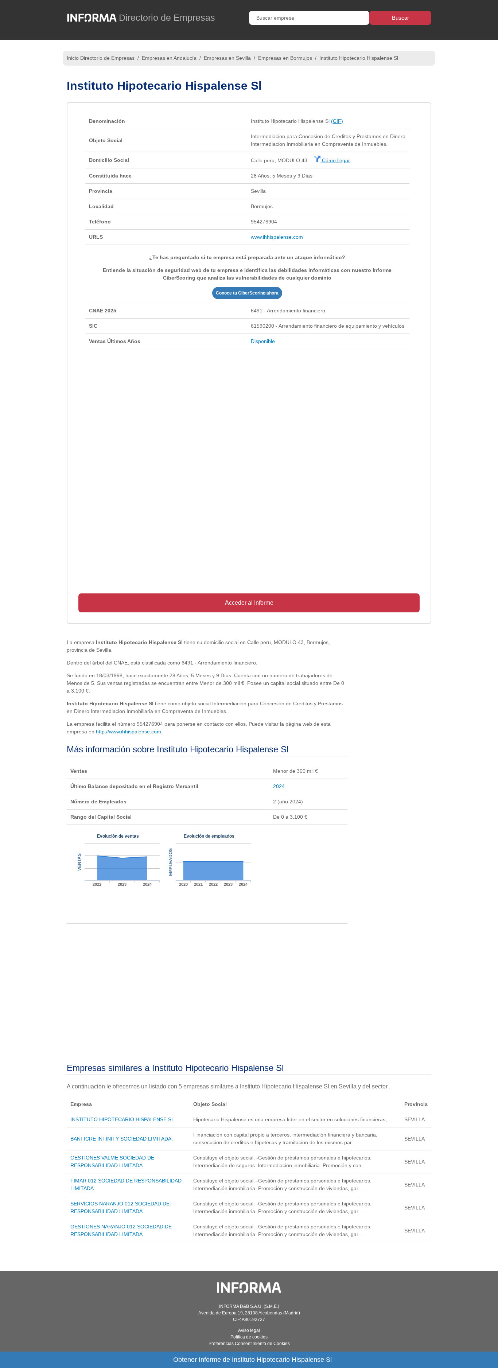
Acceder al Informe (249, 603)
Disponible (263, 341)
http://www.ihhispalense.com (128, 731)
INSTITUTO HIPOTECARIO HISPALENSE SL (122, 1119)
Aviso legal (249, 1330)
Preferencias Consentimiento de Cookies (249, 1343)
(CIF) (337, 121)
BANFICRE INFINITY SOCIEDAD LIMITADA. (121, 1139)
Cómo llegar (335, 160)
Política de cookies (249, 1337)
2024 (279, 786)
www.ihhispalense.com (277, 237)
